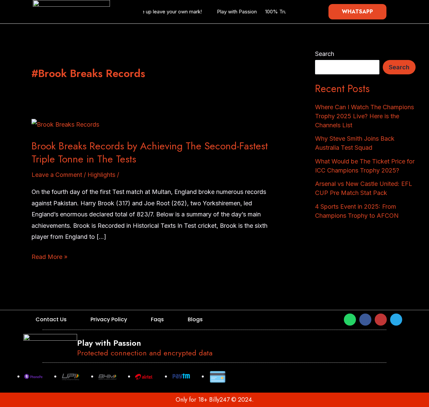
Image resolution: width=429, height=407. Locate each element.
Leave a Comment (57, 174)
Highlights (101, 174)
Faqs (157, 319)
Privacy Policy (108, 319)
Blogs (195, 319)
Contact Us (51, 319)
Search (324, 53)
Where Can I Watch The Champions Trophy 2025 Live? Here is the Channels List (364, 116)
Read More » (49, 256)
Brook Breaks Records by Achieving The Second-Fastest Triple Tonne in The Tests (150, 152)
